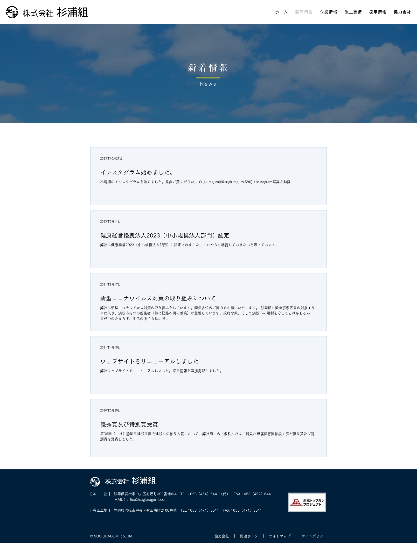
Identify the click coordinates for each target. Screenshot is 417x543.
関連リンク (249, 536)
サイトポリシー (314, 536)
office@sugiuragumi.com (146, 499)
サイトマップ (280, 536)
